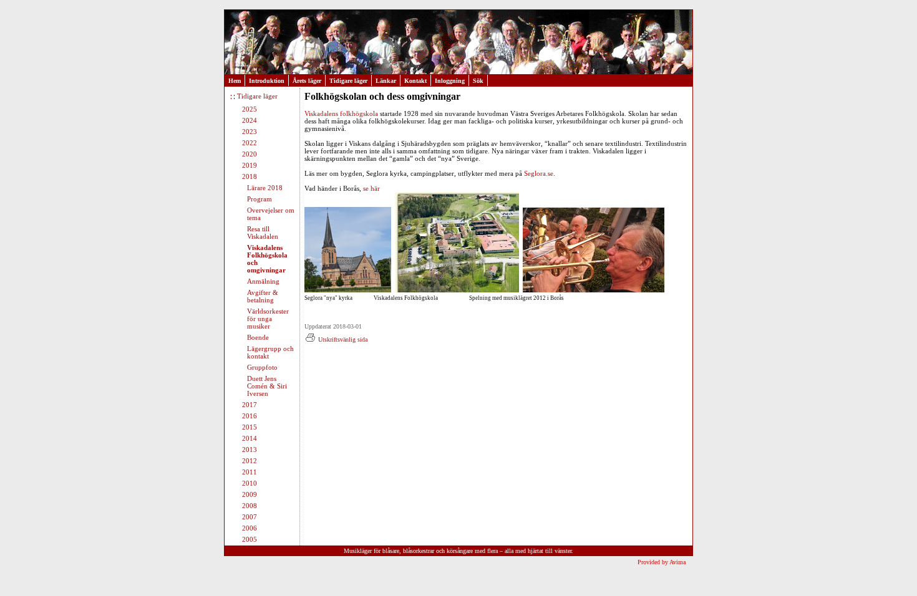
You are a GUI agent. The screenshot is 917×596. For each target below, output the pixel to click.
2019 (249, 165)
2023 (249, 131)
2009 (249, 494)
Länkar (386, 80)
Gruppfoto (262, 367)
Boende (258, 337)
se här (371, 188)
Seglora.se (538, 173)
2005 (249, 539)
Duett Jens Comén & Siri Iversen (267, 386)
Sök (478, 80)
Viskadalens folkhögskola (342, 113)
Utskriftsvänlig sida (342, 339)
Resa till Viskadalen (262, 232)
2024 (249, 120)
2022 (249, 143)
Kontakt (415, 80)
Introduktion (266, 80)
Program (259, 199)
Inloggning (450, 80)
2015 (249, 427)
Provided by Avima (662, 562)
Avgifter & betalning (262, 296)
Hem (234, 80)
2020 (249, 154)
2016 (249, 416)
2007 (249, 517)
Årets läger (307, 80)
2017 (249, 404)
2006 (249, 528)
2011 (249, 472)
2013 (249, 449)
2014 (249, 438)
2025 (249, 109)
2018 (249, 176)
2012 (249, 460)
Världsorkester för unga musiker (268, 318)
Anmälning (263, 281)
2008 (249, 505)
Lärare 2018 (265, 187)
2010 (249, 483)
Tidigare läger (348, 80)
